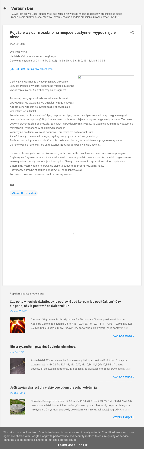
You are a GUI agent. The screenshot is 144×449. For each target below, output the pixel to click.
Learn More (66, 445)
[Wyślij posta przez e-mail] (12, 186)
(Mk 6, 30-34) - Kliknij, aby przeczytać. (31, 69)
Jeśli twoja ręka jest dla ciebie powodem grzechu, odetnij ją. (54, 387)
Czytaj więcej (123, 335)
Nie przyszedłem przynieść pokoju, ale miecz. (43, 346)
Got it (83, 445)
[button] (132, 32)
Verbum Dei (22, 8)
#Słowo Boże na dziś (23, 193)
